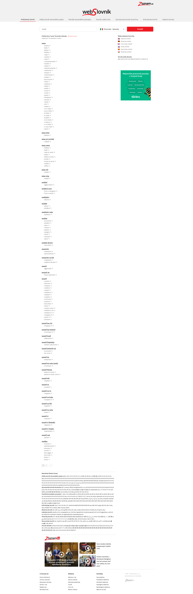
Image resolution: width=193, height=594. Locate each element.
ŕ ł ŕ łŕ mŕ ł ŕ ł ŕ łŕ (105, 489)
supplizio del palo (50, 262)
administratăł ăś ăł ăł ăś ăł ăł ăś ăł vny (80, 505)
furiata (46, 159)
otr (95, 510)
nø (63, 521)
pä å (54, 528)
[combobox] (112, 29)
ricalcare (47, 419)
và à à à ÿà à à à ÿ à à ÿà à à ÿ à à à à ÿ (98, 525)
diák (75, 519)
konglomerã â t (78, 487)
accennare (47, 221)
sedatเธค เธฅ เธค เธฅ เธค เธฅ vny (73, 498)
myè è (67, 507)
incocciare (47, 299)
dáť (103, 505)
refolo (46, 82)
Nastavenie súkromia (45, 582)
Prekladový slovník (28, 19)
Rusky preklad (125, 46)
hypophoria (79, 512)
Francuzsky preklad (126, 44)
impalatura (48, 251)
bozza (46, 457)
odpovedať (94, 489)
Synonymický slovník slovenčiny (126, 19)
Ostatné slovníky (168, 19)
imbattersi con (49, 310)
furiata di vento (49, 161)
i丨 (106, 516)
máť (93, 505)
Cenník (70, 584)
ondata (46, 77)
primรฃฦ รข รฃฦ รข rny (81, 492)
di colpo (47, 115)
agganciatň (48, 268)
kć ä (96, 512)
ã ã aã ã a (99, 510)
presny (67, 487)
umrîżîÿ (105, 521)
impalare (47, 295)
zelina (83, 510)
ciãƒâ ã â (85, 516)
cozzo (46, 59)
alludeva (47, 208)
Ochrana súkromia (45, 579)
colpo (46, 55)
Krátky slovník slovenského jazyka (52, 19)
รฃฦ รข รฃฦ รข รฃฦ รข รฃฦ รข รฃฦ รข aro (58, 489)
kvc (55, 521)
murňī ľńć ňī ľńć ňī (73, 521)
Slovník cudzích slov (103, 19)
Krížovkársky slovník (150, 19)
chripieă (101, 480)
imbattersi (47, 292)
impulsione (48, 70)
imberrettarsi (48, 431)
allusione (47, 448)
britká (92, 510)
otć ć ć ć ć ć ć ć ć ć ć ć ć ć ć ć (59, 519)
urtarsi (46, 412)
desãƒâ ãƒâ (71, 519)
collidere (47, 288)
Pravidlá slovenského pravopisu (80, 19)
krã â (96, 505)
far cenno (47, 353)
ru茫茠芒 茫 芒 (48, 507)
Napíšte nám (43, 587)
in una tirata (48, 127)
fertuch (87, 510)
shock (46, 129)
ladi (56, 510)
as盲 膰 (110, 516)
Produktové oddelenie (102, 579)
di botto (47, 113)
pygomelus (104, 512)
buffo (46, 150)
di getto (47, 118)
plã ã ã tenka (79, 480)
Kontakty (99, 574)
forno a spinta (49, 193)
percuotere (48, 304)
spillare (46, 230)
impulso (47, 73)
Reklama (71, 574)
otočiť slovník (73, 36)
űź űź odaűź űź (71, 530)
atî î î (100, 521)
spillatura (47, 214)
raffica (46, 166)
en (69, 512)
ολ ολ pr (63, 507)
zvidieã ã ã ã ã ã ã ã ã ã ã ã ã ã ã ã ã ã (68, 485)
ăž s (63, 487)
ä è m (58, 512)
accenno (47, 444)
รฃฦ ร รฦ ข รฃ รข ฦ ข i (73, 476)
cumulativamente (50, 61)
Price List (70, 587)
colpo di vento (49, 152)
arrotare (47, 281)
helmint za (60, 514)
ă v (98, 521)
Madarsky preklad (126, 52)
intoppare (47, 393)
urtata (46, 102)
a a (84, 487)
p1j (49, 528)
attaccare (47, 283)
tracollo (47, 100)
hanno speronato (50, 275)
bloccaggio (47, 453)
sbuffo (46, 88)
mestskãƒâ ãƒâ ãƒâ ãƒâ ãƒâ (52, 492)
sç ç (59, 510)
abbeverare (48, 338)
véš (43, 507)
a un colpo (47, 109)
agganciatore (48, 185)
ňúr (105, 505)
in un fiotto (48, 124)
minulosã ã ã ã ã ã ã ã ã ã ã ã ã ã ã (54, 496)
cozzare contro (49, 308)
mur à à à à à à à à (61, 530)
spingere (47, 232)
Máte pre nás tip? (101, 589)
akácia (55, 507)
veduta (46, 106)
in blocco (47, 122)
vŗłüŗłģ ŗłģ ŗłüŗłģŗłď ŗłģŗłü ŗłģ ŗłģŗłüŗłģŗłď (76, 525)
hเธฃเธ (70, 528)
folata (46, 155)
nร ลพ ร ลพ (96, 516)
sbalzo (46, 86)
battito (46, 50)
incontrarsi (48, 366)
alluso (46, 206)
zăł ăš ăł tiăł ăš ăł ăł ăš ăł (90, 480)
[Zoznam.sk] (130, 581)
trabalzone (47, 97)
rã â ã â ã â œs (82, 519)
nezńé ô (59, 521)
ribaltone (47, 84)
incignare (47, 297)
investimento (48, 75)
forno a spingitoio (50, 191)
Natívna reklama (72, 589)
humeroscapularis (89, 512)
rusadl (79, 510)
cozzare (46, 228)
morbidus (53, 514)
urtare (46, 234)
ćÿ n (99, 489)
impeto (46, 66)
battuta (46, 135)
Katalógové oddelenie (102, 584)
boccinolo (47, 455)
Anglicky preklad (126, 38)
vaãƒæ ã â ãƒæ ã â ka (54, 503)
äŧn (108, 505)
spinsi (46, 239)
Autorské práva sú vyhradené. (133, 576)
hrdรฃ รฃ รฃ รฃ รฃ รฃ (104, 476)
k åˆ (85, 496)
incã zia (73, 512)
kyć (57, 528)
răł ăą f (71, 487)
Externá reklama (72, 579)
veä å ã (51, 523)
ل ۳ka (63, 494)
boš (109, 521)
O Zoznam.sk (44, 574)
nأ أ (54, 516)
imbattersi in (48, 313)
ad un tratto (48, 111)
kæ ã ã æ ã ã (47, 519)
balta (46, 48)
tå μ (104, 510)
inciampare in (48, 332)
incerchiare (48, 245)
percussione (48, 79)
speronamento (49, 254)
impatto (47, 64)
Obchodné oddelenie (102, 582)
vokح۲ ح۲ (85, 521)
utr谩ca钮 (94, 476)
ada (75, 510)
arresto (46, 46)
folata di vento (49, 157)
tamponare (48, 359)
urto (45, 104)
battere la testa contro (51, 374)
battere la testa (49, 372)
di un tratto (48, 120)
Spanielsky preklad (126, 49)
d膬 (51, 528)
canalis (54, 512)
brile (69, 510)
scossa (46, 91)
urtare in (47, 317)
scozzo (46, 93)
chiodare (47, 286)
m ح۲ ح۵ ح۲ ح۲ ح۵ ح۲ (75, 483)
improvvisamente (50, 68)
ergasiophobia (68, 514)
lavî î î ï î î (61, 528)
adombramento (49, 446)
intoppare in (48, 326)
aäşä (99, 505)
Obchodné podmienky (74, 582)
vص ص (91, 516)
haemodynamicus (78, 514)
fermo (46, 460)
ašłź (59, 507)
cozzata (46, 57)
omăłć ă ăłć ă (92, 521)
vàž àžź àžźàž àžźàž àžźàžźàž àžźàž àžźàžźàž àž (69, 516)
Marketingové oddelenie (103, 587)
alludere (47, 223)
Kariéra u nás (43, 584)
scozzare (47, 387)
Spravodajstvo (100, 577)
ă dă (47, 523)
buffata (46, 52)
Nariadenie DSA (44, 589)
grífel (65, 510)
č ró (67, 494)
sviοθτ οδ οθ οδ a (86, 476)
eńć (72, 510)
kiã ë (46, 528)
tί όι (67, 483)
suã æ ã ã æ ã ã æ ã (57, 525)
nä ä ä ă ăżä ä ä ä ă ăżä (67, 492)
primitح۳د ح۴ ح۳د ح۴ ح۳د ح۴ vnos (93, 498)
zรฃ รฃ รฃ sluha (91, 496)
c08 (66, 528)
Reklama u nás (72, 577)
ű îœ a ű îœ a (90, 519)
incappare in (48, 315)
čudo (110, 505)
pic (53, 510)
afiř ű (65, 521)
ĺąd (43, 478)
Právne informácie (45, 577)
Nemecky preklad (126, 41)
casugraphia (64, 512)
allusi (46, 225)
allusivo (47, 200)
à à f (99, 512)
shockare (47, 237)
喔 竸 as (103, 516)
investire (47, 301)
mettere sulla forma (50, 345)
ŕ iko (81, 521)
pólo (64, 476)
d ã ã (62, 510)
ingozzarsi (47, 425)
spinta (46, 95)
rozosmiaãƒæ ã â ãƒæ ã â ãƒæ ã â (80, 489)
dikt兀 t (80, 496)
